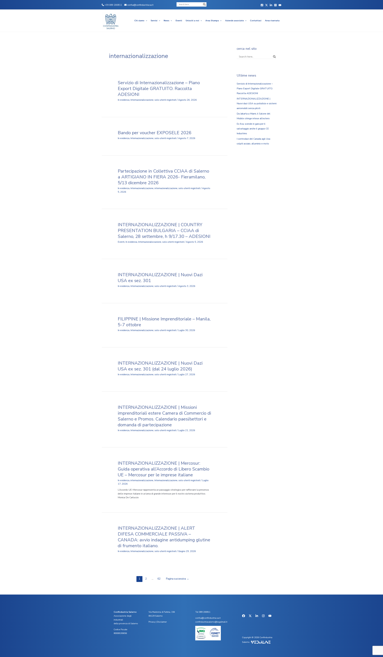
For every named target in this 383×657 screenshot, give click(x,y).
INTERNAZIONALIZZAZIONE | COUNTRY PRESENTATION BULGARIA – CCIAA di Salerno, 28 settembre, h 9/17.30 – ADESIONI (164, 231)
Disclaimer (162, 621)
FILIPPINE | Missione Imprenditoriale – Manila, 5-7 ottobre (164, 322)
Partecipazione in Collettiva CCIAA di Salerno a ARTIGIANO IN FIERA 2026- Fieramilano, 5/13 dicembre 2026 (163, 177)
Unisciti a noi (192, 20)
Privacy (152, 621)
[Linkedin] (271, 5)
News (166, 20)
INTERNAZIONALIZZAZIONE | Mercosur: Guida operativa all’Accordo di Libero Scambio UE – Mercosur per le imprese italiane (163, 469)
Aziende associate (234, 20)
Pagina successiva (177, 578)
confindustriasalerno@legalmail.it (211, 621)
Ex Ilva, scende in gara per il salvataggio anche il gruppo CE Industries (253, 128)
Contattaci (255, 20)
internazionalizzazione (166, 188)
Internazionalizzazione (141, 100)
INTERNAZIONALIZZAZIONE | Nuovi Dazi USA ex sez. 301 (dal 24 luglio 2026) (160, 366)
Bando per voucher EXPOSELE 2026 (154, 133)
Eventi (179, 20)
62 (159, 578)
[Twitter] (266, 5)
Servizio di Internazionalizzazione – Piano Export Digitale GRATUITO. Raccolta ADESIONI (159, 89)
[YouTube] (280, 5)
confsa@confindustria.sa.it (140, 4)
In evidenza (123, 100)
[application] (145, 21)
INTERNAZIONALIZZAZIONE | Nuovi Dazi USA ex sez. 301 (160, 278)
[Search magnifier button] (204, 4)
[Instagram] (275, 5)
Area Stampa (212, 20)
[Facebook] (262, 5)
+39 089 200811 (113, 4)
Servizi (154, 20)
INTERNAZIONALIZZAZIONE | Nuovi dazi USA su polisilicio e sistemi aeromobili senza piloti (256, 103)
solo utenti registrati (165, 100)
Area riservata (272, 20)
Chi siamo (139, 20)
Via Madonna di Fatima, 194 (162, 612)
